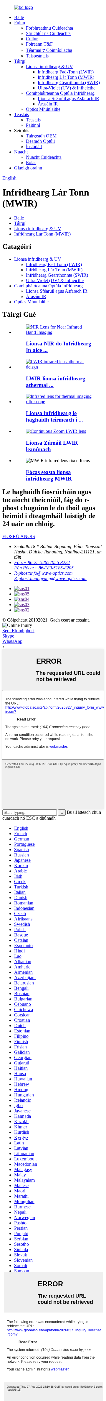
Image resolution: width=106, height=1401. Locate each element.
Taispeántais (37, 55)
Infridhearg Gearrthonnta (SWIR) (69, 82)
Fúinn (19, 22)
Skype (8, 635)
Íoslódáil (34, 146)
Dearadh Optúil (40, 141)
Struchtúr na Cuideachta (48, 33)
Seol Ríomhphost (18, 630)
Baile (19, 17)
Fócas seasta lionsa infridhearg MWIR (49, 475)
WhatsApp (12, 641)
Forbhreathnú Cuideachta (49, 28)
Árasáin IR (48, 103)
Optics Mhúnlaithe (43, 109)
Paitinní (33, 125)
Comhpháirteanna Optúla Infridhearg (60, 93)
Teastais (21, 114)
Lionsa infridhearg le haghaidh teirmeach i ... (54, 416)
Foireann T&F (39, 44)
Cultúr (32, 38)
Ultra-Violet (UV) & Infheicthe (66, 87)
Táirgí (19, 61)
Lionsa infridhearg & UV (49, 66)
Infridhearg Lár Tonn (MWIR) (66, 77)
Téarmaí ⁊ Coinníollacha (49, 50)
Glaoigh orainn (28, 167)
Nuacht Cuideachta (44, 157)
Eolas (31, 162)
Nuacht (21, 151)
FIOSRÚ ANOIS (18, 536)
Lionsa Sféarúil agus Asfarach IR (68, 98)
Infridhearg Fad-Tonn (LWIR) (66, 71)
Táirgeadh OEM (41, 135)
